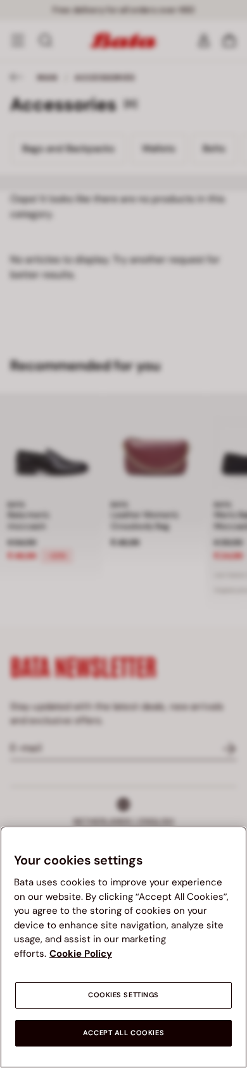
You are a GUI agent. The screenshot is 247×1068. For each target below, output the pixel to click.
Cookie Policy (80, 953)
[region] (123, 947)
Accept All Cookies (123, 1033)
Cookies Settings (123, 995)
